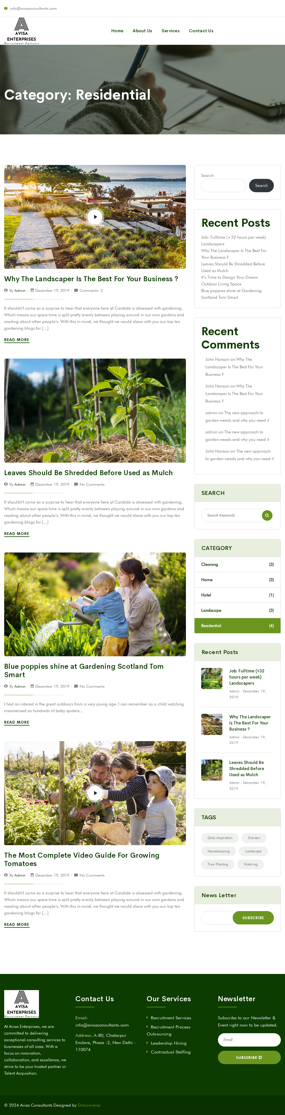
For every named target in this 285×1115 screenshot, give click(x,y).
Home (117, 30)
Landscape (253, 851)
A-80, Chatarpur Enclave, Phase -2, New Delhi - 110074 (105, 1042)
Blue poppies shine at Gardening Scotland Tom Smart (84, 670)
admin (20, 290)
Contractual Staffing (171, 1052)
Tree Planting (218, 864)
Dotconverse (89, 1105)
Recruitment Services (171, 1017)
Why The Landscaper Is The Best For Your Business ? (91, 279)
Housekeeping (219, 851)
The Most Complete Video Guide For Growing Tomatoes (81, 859)
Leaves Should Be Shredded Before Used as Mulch (88, 472)
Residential (237, 625)
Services (171, 30)
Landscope (237, 610)
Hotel (237, 595)
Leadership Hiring (168, 1043)
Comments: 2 (91, 290)
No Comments (92, 484)
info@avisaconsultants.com (33, 8)
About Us (142, 30)
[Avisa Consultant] (21, 31)
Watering (250, 864)
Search (207, 175)
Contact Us (201, 30)
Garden (254, 837)
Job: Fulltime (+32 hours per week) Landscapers (246, 677)
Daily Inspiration (220, 837)
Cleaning (237, 564)
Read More (17, 339)
